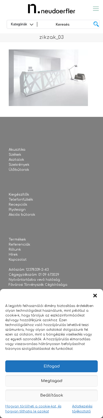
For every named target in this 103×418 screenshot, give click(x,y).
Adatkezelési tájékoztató (82, 409)
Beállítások (51, 395)
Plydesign (17, 210)
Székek (15, 155)
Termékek (17, 239)
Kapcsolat (18, 259)
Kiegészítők (19, 194)
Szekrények (19, 165)
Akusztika (17, 149)
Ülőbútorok (19, 170)
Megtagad (51, 381)
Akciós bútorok (22, 215)
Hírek (13, 254)
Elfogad (52, 366)
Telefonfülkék (21, 199)
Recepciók (18, 204)
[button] (95, 295)
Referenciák (19, 244)
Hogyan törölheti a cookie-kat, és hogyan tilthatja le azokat (33, 409)
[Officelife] (51, 9)
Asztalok (16, 160)
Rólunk (15, 249)
